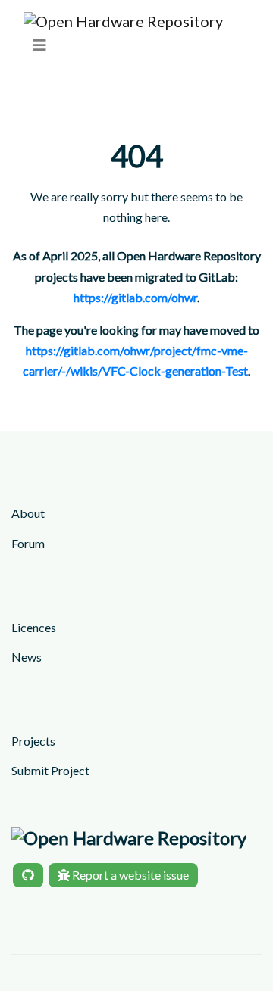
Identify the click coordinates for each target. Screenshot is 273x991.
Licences (33, 627)
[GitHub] (28, 875)
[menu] (39, 45)
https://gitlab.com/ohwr (135, 297)
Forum (28, 543)
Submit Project (50, 770)
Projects (33, 741)
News (26, 657)
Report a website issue (129, 875)
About (28, 513)
